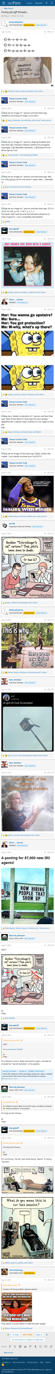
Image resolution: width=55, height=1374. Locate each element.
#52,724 (51, 172)
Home (47, 1362)
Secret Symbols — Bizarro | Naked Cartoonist (23, 1071)
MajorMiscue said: (10, 1285)
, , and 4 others (26, 395)
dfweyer (6, 16)
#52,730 (51, 473)
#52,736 (51, 945)
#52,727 (51, 309)
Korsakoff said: (9, 1102)
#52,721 (51, 32)
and (18, 187)
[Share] (45, 31)
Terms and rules (18, 1362)
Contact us (6, 1362)
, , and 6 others (19, 1263)
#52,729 (51, 449)
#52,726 (51, 239)
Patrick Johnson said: (11, 1040)
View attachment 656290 (13, 1049)
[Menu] (4, 3)
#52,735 (51, 852)
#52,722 (51, 108)
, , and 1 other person (29, 120)
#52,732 (51, 620)
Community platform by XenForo (23, 1370)
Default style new (11, 1358)
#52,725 (51, 204)
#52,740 (51, 1280)
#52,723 (51, 137)
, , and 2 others (25, 91)
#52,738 (51, 1097)
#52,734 (51, 772)
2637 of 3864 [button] (27, 1334)
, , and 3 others (27, 672)
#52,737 (51, 1035)
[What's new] (46, 3)
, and (23, 155)
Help (41, 1362)
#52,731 (51, 533)
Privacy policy (32, 1362)
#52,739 (51, 1138)
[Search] (51, 3)
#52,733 (51, 689)
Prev (17, 1334)
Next (38, 1334)
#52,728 (51, 411)
